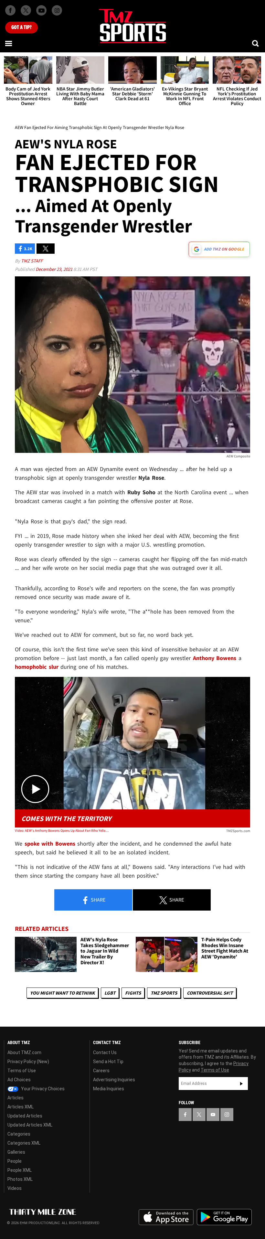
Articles (15, 1097)
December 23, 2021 (54, 269)
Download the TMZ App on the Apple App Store (166, 1217)
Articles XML (20, 1106)
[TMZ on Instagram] (57, 10)
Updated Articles (24, 1115)
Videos (14, 1188)
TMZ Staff (32, 261)
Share (97, 899)
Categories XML (23, 1143)
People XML (19, 1170)
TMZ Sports (164, 993)
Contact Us (105, 1052)
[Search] (256, 43)
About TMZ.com (24, 1052)
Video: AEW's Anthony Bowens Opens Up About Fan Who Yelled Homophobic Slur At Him (62, 830)
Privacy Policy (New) (28, 1061)
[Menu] (9, 43)
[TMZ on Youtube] (41, 10)
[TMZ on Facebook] (10, 10)
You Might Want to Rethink (62, 993)
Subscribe (241, 1083)
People (14, 1161)
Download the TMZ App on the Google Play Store (224, 1217)
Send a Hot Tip (108, 1061)
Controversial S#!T (210, 993)
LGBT (109, 993)
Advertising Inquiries (114, 1079)
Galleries (16, 1152)
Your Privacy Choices (42, 1088)
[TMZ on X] (26, 10)
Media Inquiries (108, 1088)
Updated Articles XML (29, 1124)
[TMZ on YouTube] (213, 1114)
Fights (133, 993)
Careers (101, 1070)
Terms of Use (21, 1070)
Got (21, 27)
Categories (18, 1134)
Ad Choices (19, 1079)
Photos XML (20, 1179)
